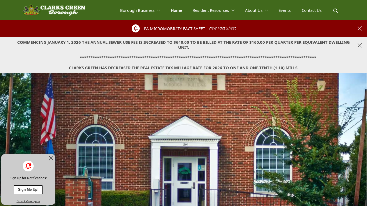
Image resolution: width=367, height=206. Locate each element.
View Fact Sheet (222, 28)
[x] (51, 158)
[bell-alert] (28, 166)
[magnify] (335, 11)
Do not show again (28, 201)
